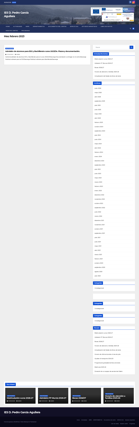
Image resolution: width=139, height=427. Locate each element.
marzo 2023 (98, 182)
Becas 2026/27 (99, 67)
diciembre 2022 (99, 195)
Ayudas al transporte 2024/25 (104, 358)
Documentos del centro (57, 26)
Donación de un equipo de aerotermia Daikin (108, 371)
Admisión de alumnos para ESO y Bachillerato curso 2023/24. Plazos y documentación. (42, 51)
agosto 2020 (98, 271)
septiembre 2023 (100, 165)
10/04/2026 (77, 401)
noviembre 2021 (100, 224)
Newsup (26, 421)
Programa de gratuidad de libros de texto (107, 363)
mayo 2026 (98, 92)
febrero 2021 (99, 259)
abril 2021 (98, 250)
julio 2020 (98, 276)
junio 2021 (98, 242)
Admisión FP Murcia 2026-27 (104, 63)
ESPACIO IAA (74, 26)
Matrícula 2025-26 (100, 367)
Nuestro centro (12, 30)
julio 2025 (98, 105)
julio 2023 (98, 169)
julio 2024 (98, 135)
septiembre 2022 (100, 207)
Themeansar (33, 421)
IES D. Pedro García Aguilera (22, 412)
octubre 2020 (99, 263)
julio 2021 (97, 237)
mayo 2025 (98, 114)
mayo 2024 (98, 143)
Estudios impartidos (89, 26)
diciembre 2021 (99, 220)
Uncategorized (9, 48)
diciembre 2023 (99, 161)
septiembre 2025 (100, 101)
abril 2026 (98, 97)
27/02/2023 (10, 54)
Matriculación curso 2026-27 (104, 59)
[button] (130, 28)
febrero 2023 (99, 186)
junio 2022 (98, 212)
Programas (25, 30)
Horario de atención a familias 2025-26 (107, 72)
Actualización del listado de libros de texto (108, 76)
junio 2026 (98, 88)
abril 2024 (98, 148)
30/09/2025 (110, 401)
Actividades (17, 26)
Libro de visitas (106, 26)
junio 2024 (98, 139)
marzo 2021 (98, 254)
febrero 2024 (99, 152)
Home (8, 26)
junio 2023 (98, 173)
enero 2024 (98, 156)
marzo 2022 (98, 216)
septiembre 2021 (100, 233)
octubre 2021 (99, 229)
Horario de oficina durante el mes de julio (107, 354)
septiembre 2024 (100, 131)
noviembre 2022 (100, 199)
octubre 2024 (99, 126)
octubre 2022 (99, 203)
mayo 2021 (98, 246)
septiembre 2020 (100, 267)
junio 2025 (98, 109)
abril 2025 (98, 118)
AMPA (27, 26)
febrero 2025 (99, 122)
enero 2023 (98, 190)
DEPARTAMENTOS (39, 26)
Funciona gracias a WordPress (12, 421)
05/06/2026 (11, 401)
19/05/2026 (44, 401)
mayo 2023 (98, 178)
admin (18, 54)
